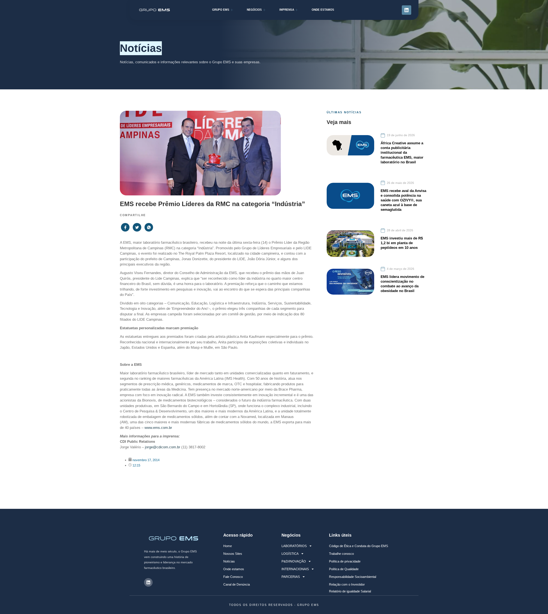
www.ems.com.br (158, 428)
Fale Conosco (233, 577)
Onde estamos (233, 569)
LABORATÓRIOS (294, 546)
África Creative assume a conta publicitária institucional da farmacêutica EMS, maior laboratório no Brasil (402, 152)
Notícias (229, 561)
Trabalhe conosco (341, 553)
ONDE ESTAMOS (323, 9)
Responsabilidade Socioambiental (352, 577)
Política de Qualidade (344, 569)
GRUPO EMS (220, 9)
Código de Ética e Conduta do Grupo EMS (358, 546)
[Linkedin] (406, 10)
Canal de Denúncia (236, 584)
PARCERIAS (290, 577)
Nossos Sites (232, 553)
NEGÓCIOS (254, 9)
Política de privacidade (344, 561)
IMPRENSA (286, 9)
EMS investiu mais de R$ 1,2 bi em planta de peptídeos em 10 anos (402, 243)
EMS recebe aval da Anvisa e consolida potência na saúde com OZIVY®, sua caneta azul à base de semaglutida (403, 200)
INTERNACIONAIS (295, 569)
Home (227, 546)
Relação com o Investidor (347, 584)
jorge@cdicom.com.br (162, 447)
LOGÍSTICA (290, 553)
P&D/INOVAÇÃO (293, 561)
